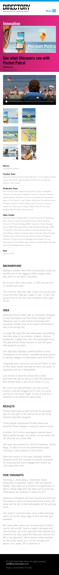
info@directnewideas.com (17, 564)
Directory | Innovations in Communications (16, 8)
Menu (48, 10)
